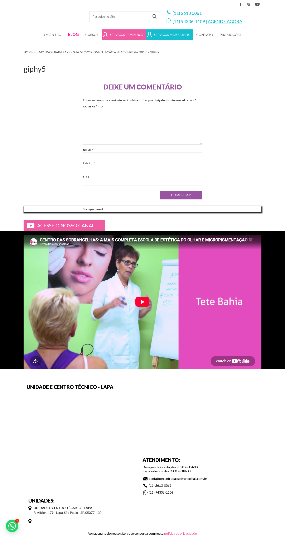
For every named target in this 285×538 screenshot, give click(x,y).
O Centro (52, 35)
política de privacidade (180, 533)
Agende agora (225, 21)
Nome (88, 149)
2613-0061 (163, 485)
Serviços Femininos (126, 35)
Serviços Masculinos (172, 35)
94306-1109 (193, 21)
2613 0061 (191, 13)
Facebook (240, 4)
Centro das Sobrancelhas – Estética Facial (53, 14)
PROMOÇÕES (230, 35)
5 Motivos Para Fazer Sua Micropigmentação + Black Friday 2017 (91, 52)
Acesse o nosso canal (66, 225)
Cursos (91, 35)
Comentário (94, 106)
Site (86, 176)
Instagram (249, 4)
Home (28, 52)
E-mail (89, 163)
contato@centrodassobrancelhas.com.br (178, 478)
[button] (12, 526)
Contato (204, 35)
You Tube (257, 4)
